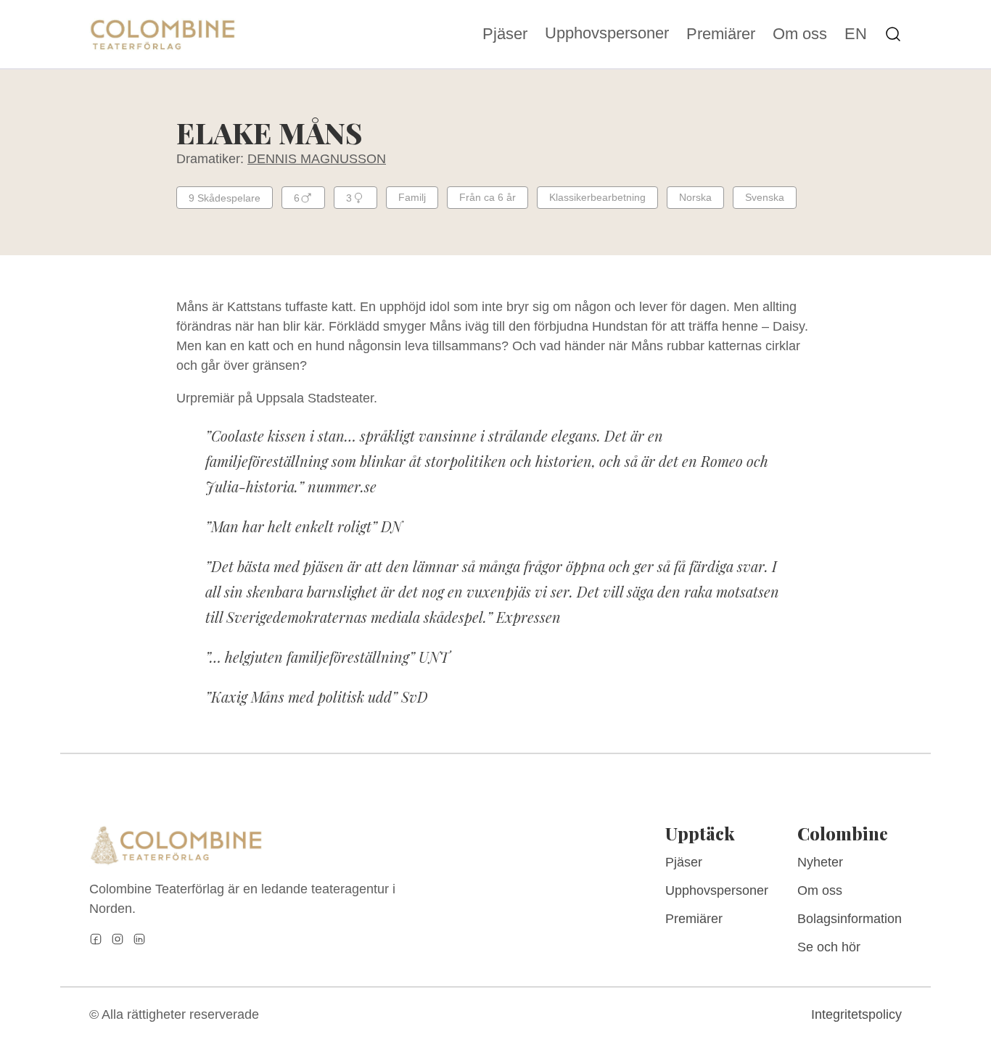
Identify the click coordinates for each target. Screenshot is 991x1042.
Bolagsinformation (849, 918)
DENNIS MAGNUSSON (316, 159)
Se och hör (828, 947)
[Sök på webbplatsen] (893, 34)
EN (855, 34)
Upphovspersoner (607, 33)
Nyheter (820, 862)
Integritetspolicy (856, 1014)
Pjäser (504, 34)
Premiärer (720, 34)
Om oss (800, 34)
